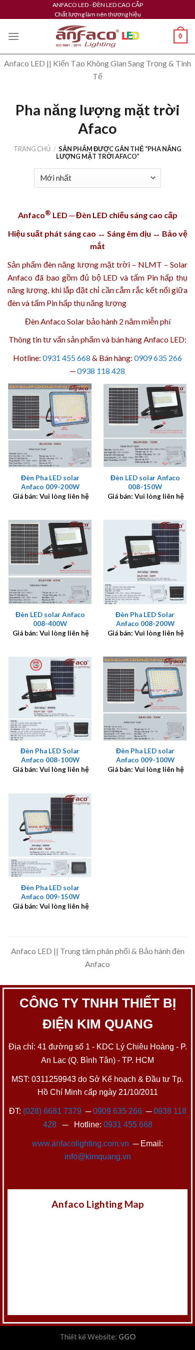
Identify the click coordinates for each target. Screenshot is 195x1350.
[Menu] (14, 36)
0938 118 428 (101, 370)
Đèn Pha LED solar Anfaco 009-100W (145, 755)
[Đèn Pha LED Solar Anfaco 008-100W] (50, 698)
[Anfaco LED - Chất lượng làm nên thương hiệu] (97, 36)
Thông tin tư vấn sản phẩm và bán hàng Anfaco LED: (97, 339)
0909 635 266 (158, 357)
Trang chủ (32, 149)
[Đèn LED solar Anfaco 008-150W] (145, 425)
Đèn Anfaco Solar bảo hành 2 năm (82, 321)
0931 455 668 (66, 357)
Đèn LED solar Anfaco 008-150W (145, 482)
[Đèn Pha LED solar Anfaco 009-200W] (50, 425)
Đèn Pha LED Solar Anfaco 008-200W (145, 619)
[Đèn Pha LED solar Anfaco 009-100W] (145, 698)
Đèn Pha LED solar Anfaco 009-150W (50, 892)
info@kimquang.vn (97, 1156)
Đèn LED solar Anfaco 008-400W (50, 619)
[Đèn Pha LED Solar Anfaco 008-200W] (145, 561)
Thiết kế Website (87, 1337)
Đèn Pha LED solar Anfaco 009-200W (50, 482)
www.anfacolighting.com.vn (80, 1143)
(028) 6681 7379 (53, 1111)
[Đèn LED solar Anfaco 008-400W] (50, 561)
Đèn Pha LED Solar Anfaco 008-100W (50, 755)
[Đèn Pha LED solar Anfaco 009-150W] (50, 834)
